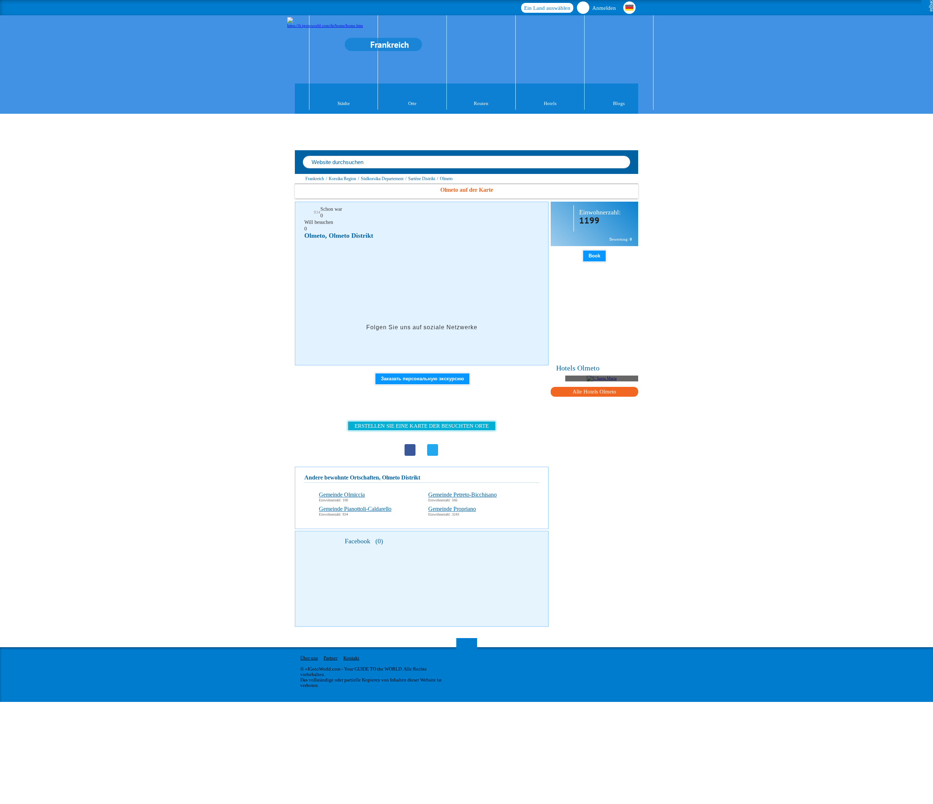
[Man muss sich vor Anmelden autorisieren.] (502, 211)
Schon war (331, 209)
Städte (343, 103)
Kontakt (351, 658)
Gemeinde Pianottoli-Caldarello (355, 509)
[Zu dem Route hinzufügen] (518, 211)
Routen (481, 103)
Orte (412, 103)
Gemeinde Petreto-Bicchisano (462, 495)
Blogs (619, 103)
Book (594, 256)
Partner (330, 658)
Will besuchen (318, 222)
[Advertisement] (437, 266)
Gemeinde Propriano (452, 509)
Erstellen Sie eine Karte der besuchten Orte (422, 426)
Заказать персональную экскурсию (422, 378)
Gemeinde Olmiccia (342, 495)
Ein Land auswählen (547, 8)
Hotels (550, 103)
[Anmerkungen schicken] (533, 211)
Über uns (309, 658)
